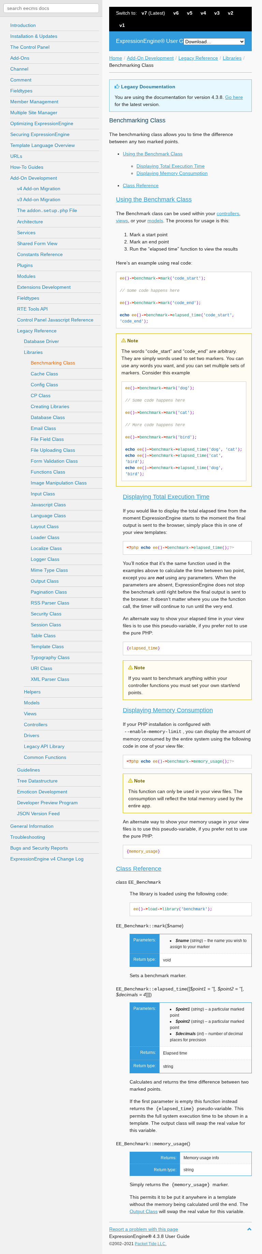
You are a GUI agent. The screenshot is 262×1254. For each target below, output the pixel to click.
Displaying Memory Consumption (172, 173)
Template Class (47, 646)
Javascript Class (48, 504)
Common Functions (45, 757)
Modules (26, 276)
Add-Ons (19, 58)
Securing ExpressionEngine (40, 134)
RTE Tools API (32, 309)
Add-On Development (150, 58)
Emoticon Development (42, 791)
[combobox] (51, 8)
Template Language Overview (42, 145)
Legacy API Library (44, 746)
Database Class (48, 417)
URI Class (41, 668)
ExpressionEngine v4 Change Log (47, 859)
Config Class (44, 384)
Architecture (30, 221)
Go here (234, 97)
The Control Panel (29, 47)
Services (26, 232)
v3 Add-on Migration (38, 199)
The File (47, 210)
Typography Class (50, 657)
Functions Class (48, 472)
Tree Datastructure (37, 780)
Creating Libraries (50, 406)
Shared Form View (37, 243)
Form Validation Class (54, 461)
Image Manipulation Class (59, 483)
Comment (20, 80)
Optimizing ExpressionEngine (41, 123)
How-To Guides (26, 167)
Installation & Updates (33, 36)
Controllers (35, 724)
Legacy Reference (198, 58)
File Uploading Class (53, 450)
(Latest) (153, 13)
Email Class (43, 428)
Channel (19, 69)
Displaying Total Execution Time (170, 166)
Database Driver (41, 341)
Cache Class (44, 373)
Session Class (46, 624)
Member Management (34, 101)
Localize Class (46, 548)
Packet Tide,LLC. (150, 1243)
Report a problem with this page (143, 1229)
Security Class (46, 613)
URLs (16, 156)
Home (115, 58)
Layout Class (45, 526)
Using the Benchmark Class (153, 153)
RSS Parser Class (50, 603)
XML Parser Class (50, 679)
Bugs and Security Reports (39, 848)
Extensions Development (44, 287)
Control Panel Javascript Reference (55, 320)
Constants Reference (40, 254)
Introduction (23, 25)
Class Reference (141, 185)
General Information (32, 826)
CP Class (40, 395)
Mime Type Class (49, 570)
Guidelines (28, 770)
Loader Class (45, 537)
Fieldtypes (21, 90)
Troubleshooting (27, 837)
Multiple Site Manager (33, 112)
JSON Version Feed (38, 813)
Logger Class (45, 559)
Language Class (48, 515)
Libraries (232, 58)
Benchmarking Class (53, 362)
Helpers (32, 692)
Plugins (25, 265)
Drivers (31, 735)
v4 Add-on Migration (38, 188)
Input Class (43, 493)
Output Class (45, 581)
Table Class (43, 635)
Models (32, 702)
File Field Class (47, 439)
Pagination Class (49, 592)
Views (30, 713)
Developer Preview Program (47, 802)
